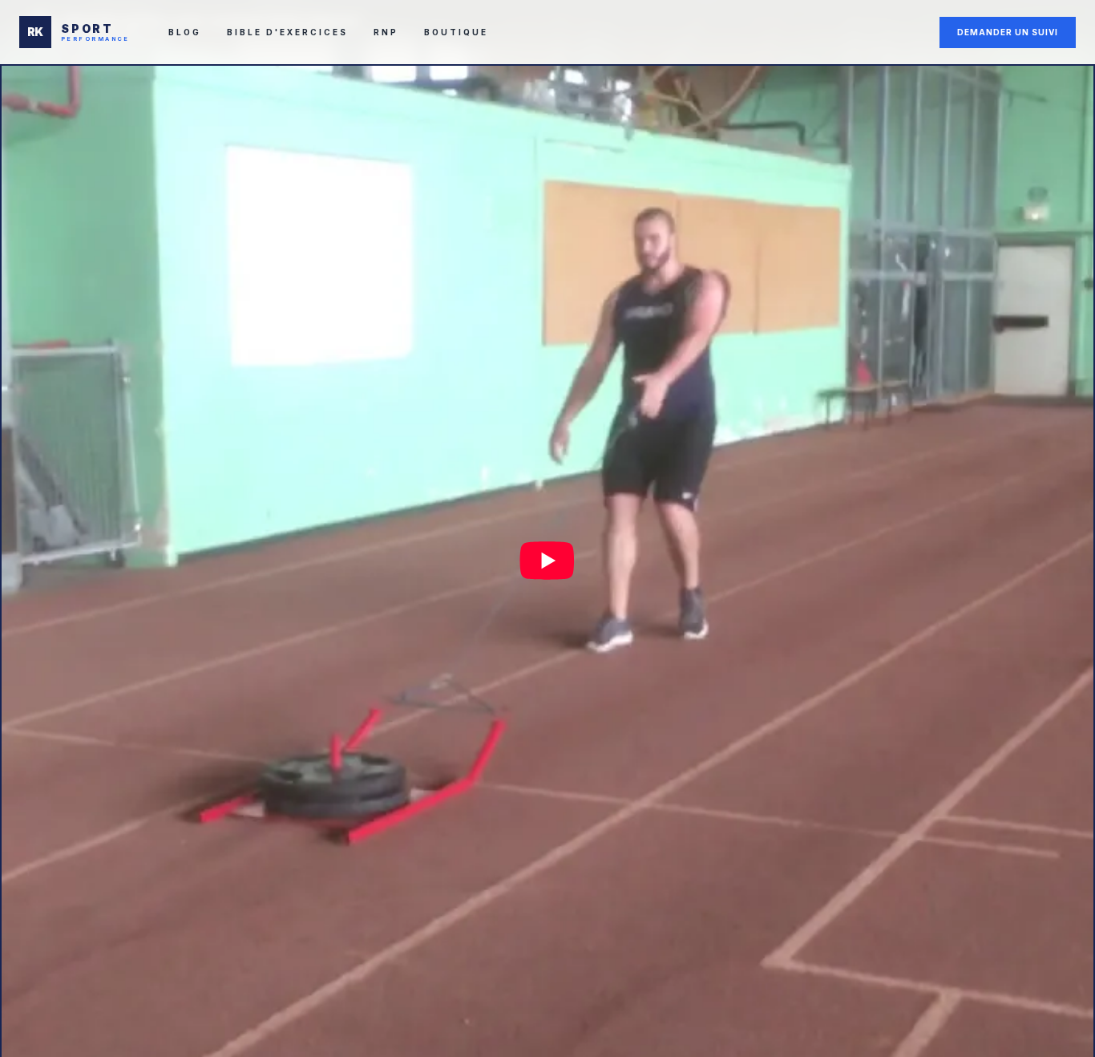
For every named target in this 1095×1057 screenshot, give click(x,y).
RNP (386, 32)
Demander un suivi (1007, 32)
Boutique (456, 32)
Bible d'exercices (287, 32)
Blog (184, 32)
